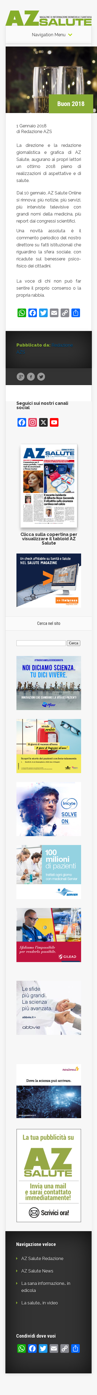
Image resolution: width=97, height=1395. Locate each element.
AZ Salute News (37, 1271)
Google (20, 377)
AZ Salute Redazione (42, 1258)
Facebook (31, 377)
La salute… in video (39, 1302)
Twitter (41, 377)
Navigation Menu (48, 35)
